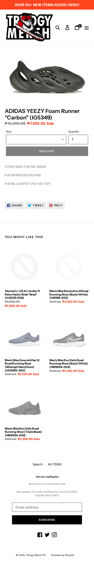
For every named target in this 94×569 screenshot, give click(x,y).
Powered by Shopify (62, 555)
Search (38, 464)
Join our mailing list (47, 476)
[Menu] (86, 27)
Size (8, 131)
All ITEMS (55, 464)
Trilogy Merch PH (36, 555)
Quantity (73, 131)
